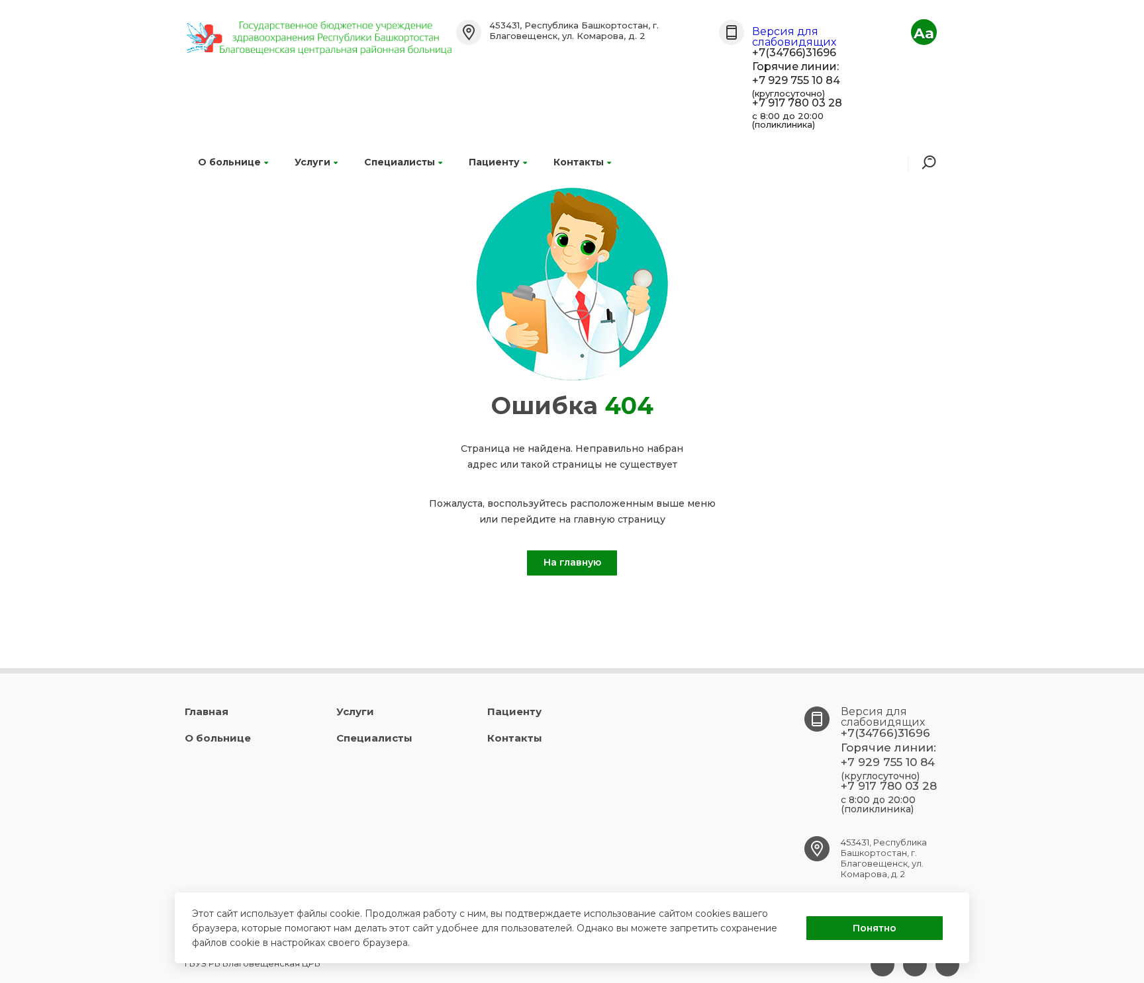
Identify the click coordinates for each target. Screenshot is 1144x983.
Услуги (312, 162)
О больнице (229, 162)
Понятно (874, 928)
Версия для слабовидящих (794, 36)
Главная (206, 711)
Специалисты (399, 162)
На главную (572, 562)
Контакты (578, 162)
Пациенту (494, 162)
